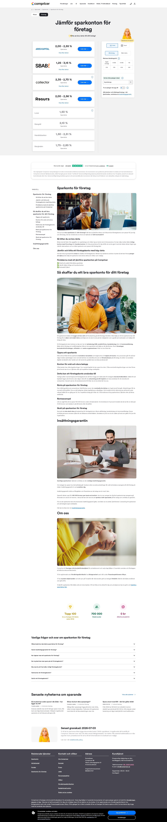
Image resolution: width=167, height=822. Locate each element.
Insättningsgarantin (41, 244)
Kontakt (61, 763)
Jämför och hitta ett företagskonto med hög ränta (45, 201)
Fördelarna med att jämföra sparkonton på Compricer (45, 206)
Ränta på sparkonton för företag (44, 230)
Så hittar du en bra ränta (44, 197)
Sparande (37, 9)
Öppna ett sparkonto (43, 217)
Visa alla (127, 694)
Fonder (33, 767)
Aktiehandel (35, 763)
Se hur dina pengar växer (112, 78)
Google (83, 815)
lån (40, 802)
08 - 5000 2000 (128, 764)
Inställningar (122, 817)
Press (60, 767)
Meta (78, 815)
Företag (43, 14)
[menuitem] (40, 4)
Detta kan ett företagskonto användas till (45, 226)
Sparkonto (45, 9)
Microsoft (97, 815)
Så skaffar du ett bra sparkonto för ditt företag (43, 213)
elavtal (33, 802)
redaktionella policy (76, 740)
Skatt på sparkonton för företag (44, 238)
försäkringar (131, 800)
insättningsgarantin (78, 508)
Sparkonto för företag (42, 194)
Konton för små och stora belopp (44, 221)
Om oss (36, 248)
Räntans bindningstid (110, 58)
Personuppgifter (63, 775)
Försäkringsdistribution (66, 784)
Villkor (60, 780)
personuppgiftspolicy (44, 819)
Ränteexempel (40, 234)
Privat (35, 14)
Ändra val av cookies (65, 792)
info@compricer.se (123, 766)
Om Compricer (63, 759)
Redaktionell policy (64, 788)
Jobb (60, 771)
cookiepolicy (90, 817)
